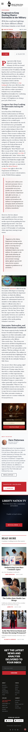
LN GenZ (4, 709)
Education (17, 692)
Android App (18, 707)
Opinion (17, 687)
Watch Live (4, 705)
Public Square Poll (19, 704)
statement (13, 288)
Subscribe (14, 673)
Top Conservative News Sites (6, 701)
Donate (16, 702)
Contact (4, 689)
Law (16, 694)
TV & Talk (17, 690)
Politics (16, 685)
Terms (3, 694)
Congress (5, 168)
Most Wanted (13, 166)
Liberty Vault (5, 707)
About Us (4, 685)
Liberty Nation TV (6, 703)
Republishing (5, 690)
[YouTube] (15, 729)
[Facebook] (12, 729)
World (16, 689)
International (5, 711)
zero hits (21, 153)
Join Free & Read (14, 427)
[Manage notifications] (25, 729)
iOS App (17, 706)
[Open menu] (2, 3)
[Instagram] (17, 729)
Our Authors (4, 687)
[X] (10, 729)
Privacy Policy (5, 692)
